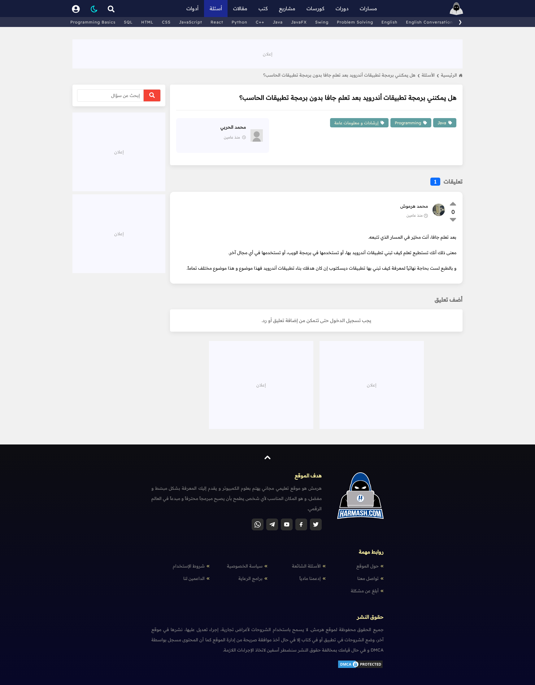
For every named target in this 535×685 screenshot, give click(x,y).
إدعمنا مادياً (310, 578)
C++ (260, 22)
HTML (147, 22)
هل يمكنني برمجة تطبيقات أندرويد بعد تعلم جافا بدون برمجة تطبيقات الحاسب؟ (341, 75)
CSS (166, 22)
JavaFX (299, 22)
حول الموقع (367, 566)
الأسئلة (430, 75)
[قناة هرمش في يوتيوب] (287, 524)
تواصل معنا (368, 578)
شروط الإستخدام (189, 566)
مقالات (240, 8)
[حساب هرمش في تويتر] (316, 524)
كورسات (315, 8)
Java (278, 22)
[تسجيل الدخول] (75, 8)
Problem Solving (355, 22)
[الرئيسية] (456, 8)
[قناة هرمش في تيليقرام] (272, 524)
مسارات (368, 8)
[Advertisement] (267, 53)
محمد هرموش (414, 206)
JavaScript (190, 22)
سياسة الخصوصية (245, 566)
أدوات (192, 8)
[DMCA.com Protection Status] (360, 667)
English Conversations (430, 22)
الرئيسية (449, 75)
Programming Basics (92, 22)
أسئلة (216, 8)
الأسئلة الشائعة (306, 566)
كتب (263, 8)
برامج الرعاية (250, 578)
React (217, 22)
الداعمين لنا (194, 578)
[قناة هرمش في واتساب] (257, 524)
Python (239, 22)
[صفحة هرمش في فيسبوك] (301, 524)
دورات (342, 8)
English (389, 22)
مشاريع (287, 8)
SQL (128, 22)
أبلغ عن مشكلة (365, 591)
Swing (321, 22)
